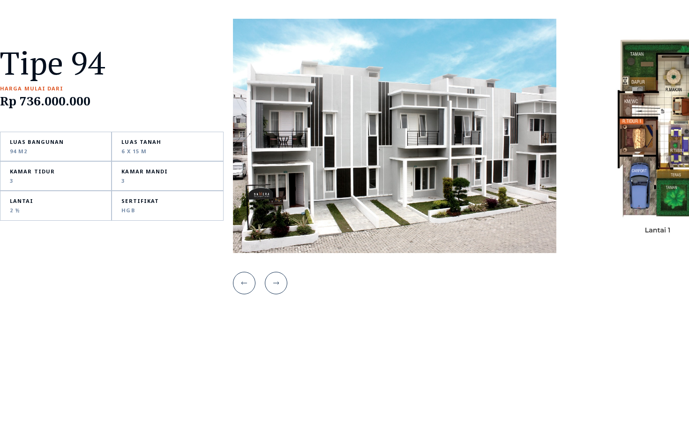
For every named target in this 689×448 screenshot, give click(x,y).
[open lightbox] (394, 136)
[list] (461, 136)
